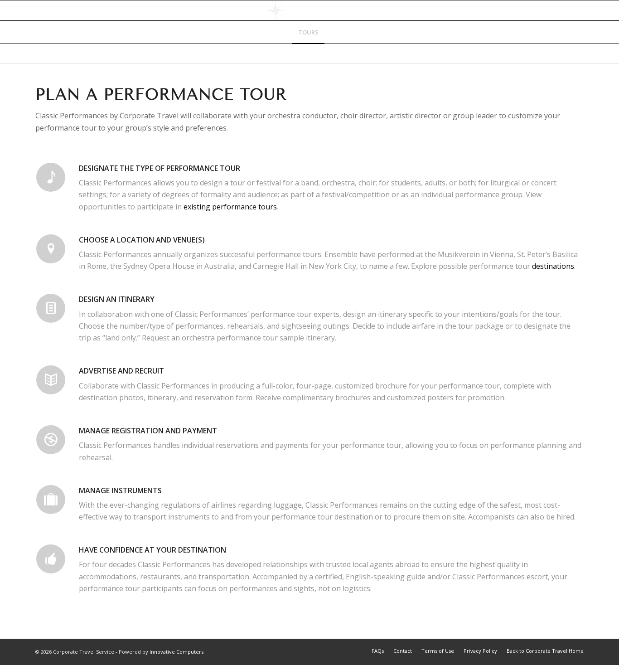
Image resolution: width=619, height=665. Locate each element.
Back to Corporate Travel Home (545, 650)
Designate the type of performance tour (159, 168)
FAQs (378, 650)
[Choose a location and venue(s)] (50, 248)
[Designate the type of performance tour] (50, 177)
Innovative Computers (176, 651)
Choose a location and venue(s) (142, 240)
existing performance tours (230, 207)
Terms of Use (437, 650)
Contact (402, 650)
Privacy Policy (480, 650)
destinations (553, 266)
